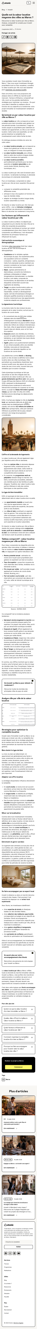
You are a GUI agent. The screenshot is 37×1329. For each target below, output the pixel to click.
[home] (6, 3)
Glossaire (6, 1293)
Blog (5, 1280)
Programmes (8, 1267)
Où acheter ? (8, 1283)
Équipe (6, 1306)
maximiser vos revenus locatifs (15, 90)
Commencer (18, 1067)
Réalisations (7, 1270)
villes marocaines (14, 246)
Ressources (7, 1287)
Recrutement (8, 1310)
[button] (33, 3)
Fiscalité (6, 1296)
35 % (22, 316)
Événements (7, 1290)
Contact (6, 1313)
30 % (26, 402)
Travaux (6, 1264)
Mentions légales (18, 1323)
